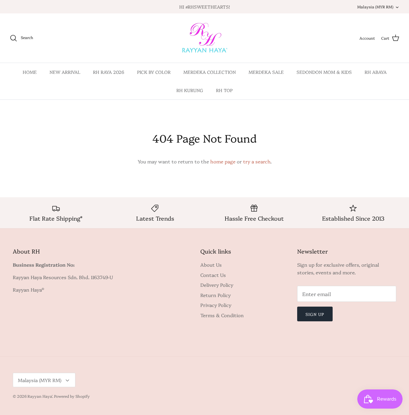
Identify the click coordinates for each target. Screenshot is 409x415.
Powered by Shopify (72, 396)
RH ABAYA (376, 72)
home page (222, 161)
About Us (211, 264)
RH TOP (224, 90)
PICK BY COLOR (154, 72)
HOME (30, 72)
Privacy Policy (215, 304)
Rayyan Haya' (39, 396)
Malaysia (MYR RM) (375, 6)
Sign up (314, 314)
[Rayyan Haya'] (204, 38)
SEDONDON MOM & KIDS (324, 72)
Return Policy (215, 295)
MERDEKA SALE (266, 72)
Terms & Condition (222, 315)
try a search (256, 161)
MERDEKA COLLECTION (209, 72)
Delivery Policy (216, 284)
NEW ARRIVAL (65, 72)
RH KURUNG (189, 90)
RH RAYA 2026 (108, 72)
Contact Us (213, 274)
